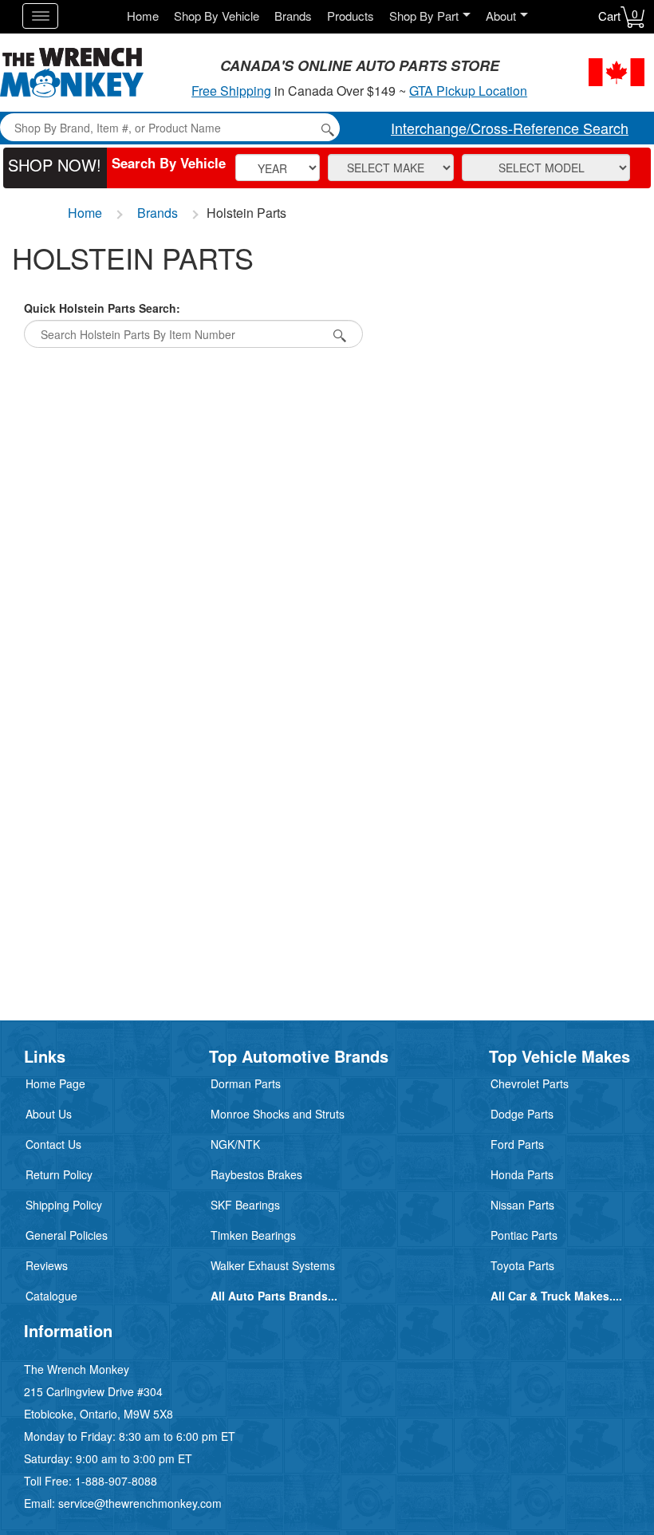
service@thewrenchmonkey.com (140, 1503)
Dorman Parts (246, 1083)
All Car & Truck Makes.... (556, 1296)
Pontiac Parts (523, 1235)
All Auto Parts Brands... (274, 1296)
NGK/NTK (235, 1144)
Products (350, 15)
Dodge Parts (522, 1114)
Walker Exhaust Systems (273, 1265)
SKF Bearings (245, 1205)
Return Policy (59, 1174)
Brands (293, 15)
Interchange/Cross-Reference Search (509, 127)
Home (143, 15)
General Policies (67, 1235)
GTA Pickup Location (468, 90)
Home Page (55, 1083)
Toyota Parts (522, 1265)
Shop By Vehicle (216, 15)
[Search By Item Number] (338, 334)
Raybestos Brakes (256, 1174)
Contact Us (53, 1144)
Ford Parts (517, 1144)
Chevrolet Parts (529, 1083)
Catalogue (51, 1296)
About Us (49, 1114)
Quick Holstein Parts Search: (102, 308)
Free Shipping (231, 90)
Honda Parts (522, 1174)
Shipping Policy (64, 1205)
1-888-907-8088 (116, 1481)
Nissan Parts (522, 1205)
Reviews (47, 1265)
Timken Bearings (253, 1235)
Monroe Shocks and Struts (278, 1114)
